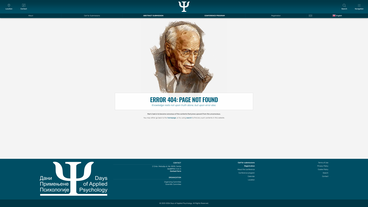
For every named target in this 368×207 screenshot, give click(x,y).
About (30, 16)
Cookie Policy (323, 169)
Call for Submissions (92, 16)
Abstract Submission (153, 16)
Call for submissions (246, 163)
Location (251, 180)
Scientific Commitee (173, 184)
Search (325, 173)
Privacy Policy (322, 166)
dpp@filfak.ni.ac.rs (174, 169)
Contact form (175, 171)
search (189, 118)
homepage (172, 118)
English (339, 16)
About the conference (246, 169)
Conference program (247, 173)
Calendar (251, 176)
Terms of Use (323, 163)
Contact (325, 176)
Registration (276, 16)
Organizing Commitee (172, 182)
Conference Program (215, 16)
